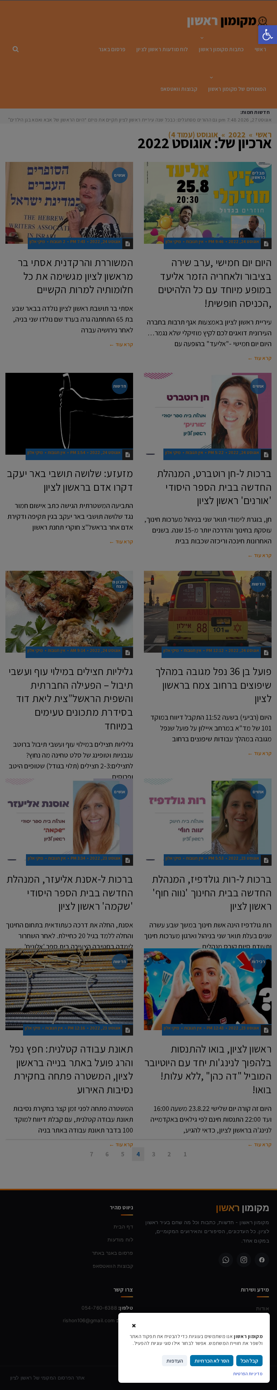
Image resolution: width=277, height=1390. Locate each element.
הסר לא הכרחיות (211, 1360)
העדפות (174, 1360)
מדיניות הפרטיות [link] (248, 1373)
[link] (267, 34)
